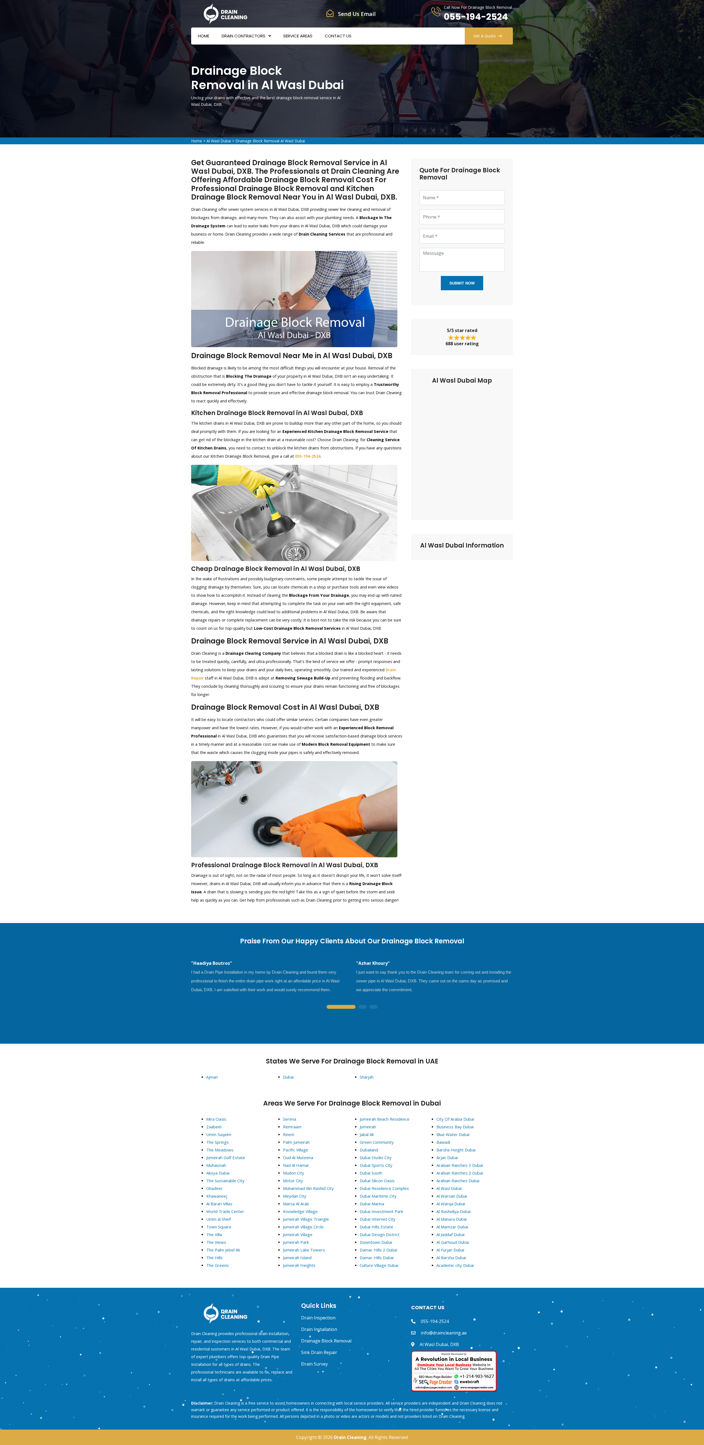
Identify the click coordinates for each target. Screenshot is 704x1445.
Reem (288, 1134)
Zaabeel (213, 1126)
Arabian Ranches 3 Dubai (459, 1165)
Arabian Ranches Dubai (457, 1180)
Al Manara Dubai (451, 1219)
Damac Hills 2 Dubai (378, 1250)
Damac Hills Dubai (377, 1257)
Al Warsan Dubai (451, 1196)
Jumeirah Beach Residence (384, 1119)
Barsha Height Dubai (455, 1150)
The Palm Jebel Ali (223, 1250)
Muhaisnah (216, 1165)
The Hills (214, 1257)
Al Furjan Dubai (450, 1250)
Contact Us (338, 36)
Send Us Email (357, 14)
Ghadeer (214, 1188)
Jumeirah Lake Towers (304, 1250)
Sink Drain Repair (319, 1352)
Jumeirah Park (296, 1242)
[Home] (225, 13)
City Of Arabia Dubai (455, 1119)
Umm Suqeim (218, 1134)
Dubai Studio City (376, 1157)
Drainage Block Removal (326, 1341)
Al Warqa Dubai (450, 1203)
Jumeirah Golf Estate (225, 1157)
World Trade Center (225, 1211)
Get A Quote (485, 35)
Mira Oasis (216, 1119)
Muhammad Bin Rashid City (308, 1188)
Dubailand (369, 1150)
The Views (216, 1242)
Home (203, 36)
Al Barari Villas (219, 1203)
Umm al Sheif (218, 1219)
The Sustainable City (225, 1180)
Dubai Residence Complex (384, 1188)
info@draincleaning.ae (444, 1333)
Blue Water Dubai (452, 1134)
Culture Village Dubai (379, 1265)
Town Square (218, 1227)
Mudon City (293, 1173)
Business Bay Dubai (455, 1126)
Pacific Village (295, 1150)
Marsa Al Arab (296, 1203)
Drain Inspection (318, 1318)
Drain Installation (319, 1329)
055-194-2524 (476, 16)
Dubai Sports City (376, 1165)
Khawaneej (216, 1196)
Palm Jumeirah (296, 1142)
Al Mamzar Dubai (452, 1227)
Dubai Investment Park (381, 1211)
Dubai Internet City (377, 1219)
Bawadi (443, 1142)
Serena (289, 1119)
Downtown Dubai (376, 1242)
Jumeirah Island (297, 1257)
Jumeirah (368, 1126)
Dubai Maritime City (378, 1196)
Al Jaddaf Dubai (450, 1234)
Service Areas (297, 36)
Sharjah (366, 1077)
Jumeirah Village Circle (303, 1227)
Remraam (292, 1126)
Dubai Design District (380, 1234)
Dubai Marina (372, 1203)
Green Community (377, 1142)
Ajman (212, 1077)
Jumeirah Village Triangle (306, 1219)
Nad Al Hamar (296, 1165)
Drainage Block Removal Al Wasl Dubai (270, 140)
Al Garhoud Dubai (452, 1242)
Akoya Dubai (217, 1173)
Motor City (293, 1180)
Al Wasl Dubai (219, 140)
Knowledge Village (300, 1211)
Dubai (288, 1077)
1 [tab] (341, 1007)
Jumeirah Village (297, 1234)
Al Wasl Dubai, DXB (439, 1344)
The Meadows (219, 1150)
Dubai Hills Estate (376, 1227)
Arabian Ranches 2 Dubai (459, 1173)
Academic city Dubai (455, 1265)
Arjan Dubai (447, 1157)
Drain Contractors (243, 36)
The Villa (214, 1234)
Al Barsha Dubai (451, 1257)
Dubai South (371, 1173)
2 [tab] (362, 1007)
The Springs (217, 1142)
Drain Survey (314, 1364)
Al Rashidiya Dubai (453, 1211)
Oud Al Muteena (298, 1157)
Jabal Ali (367, 1134)
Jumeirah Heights (299, 1265)
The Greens (217, 1265)
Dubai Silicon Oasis (377, 1180)
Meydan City (294, 1196)
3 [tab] (373, 1007)
